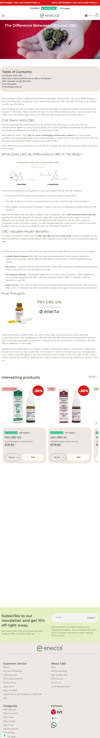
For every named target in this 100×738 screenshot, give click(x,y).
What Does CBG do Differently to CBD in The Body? (26, 78)
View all (91, 376)
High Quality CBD (59, 675)
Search (6, 667)
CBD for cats (9, 732)
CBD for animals (10, 729)
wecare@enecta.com (60, 686)
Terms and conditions (13, 679)
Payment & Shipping (12, 671)
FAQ (5, 698)
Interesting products (12, 87)
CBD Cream (8, 717)
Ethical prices (57, 679)
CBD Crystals (9, 721)
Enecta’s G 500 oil (54, 352)
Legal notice (8, 686)
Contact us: (56, 682)
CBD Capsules (9, 709)
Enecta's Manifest (59, 671)
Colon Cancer (12, 285)
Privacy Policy (9, 682)
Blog (53, 667)
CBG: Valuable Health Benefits (16, 81)
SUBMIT (91, 618)
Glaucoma (10, 267)
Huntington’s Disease (16, 274)
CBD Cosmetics (10, 713)
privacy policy (58, 635)
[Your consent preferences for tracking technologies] (4, 735)
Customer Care (10, 675)
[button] (89, 15)
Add (33, 457)
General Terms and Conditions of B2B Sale (22, 694)
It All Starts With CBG (12, 75)
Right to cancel (10, 690)
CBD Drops (8, 725)
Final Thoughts (9, 84)
